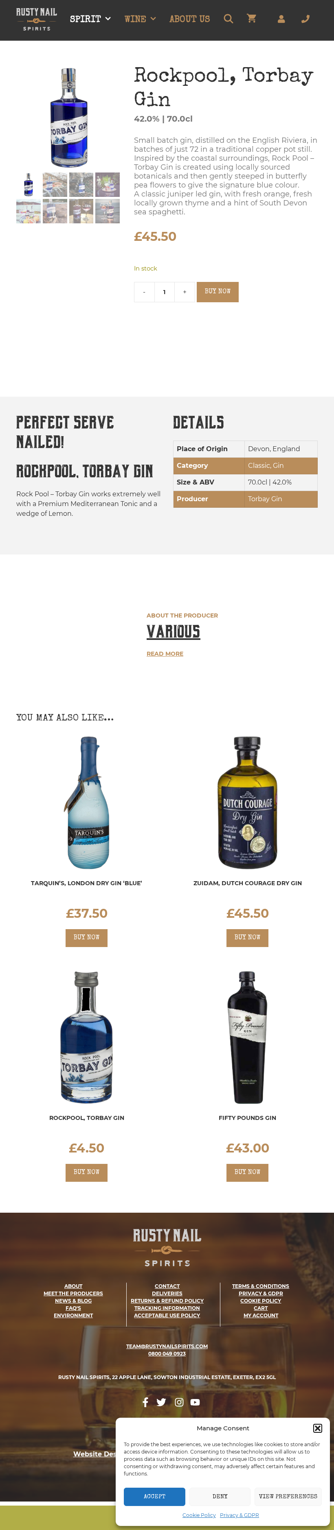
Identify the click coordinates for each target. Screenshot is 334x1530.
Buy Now (218, 292)
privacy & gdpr (261, 1293)
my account (261, 1315)
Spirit (85, 20)
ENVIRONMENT (73, 1315)
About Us (189, 20)
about (73, 1286)
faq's (73, 1308)
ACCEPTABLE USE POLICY (167, 1315)
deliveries (167, 1293)
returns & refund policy (167, 1301)
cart (261, 1308)
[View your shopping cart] (251, 20)
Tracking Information (167, 1308)
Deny (220, 1497)
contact (167, 1286)
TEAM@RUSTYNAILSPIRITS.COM (167, 1346)
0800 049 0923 (167, 1354)
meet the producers (73, 1293)
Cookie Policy (199, 1515)
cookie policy (260, 1301)
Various (173, 631)
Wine (135, 20)
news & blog (73, 1301)
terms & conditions (260, 1286)
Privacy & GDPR (239, 1515)
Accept (154, 1497)
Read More (165, 653)
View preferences (288, 1497)
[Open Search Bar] (228, 20)
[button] (318, 1428)
